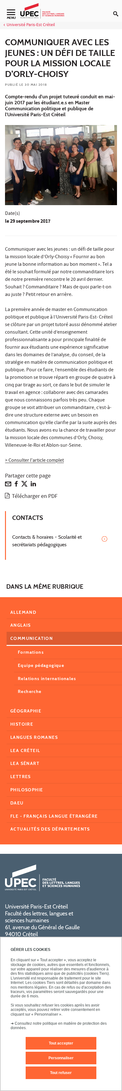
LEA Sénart (24, 763)
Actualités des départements (50, 829)
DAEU (17, 803)
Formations (31, 652)
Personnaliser (61, 1058)
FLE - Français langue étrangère (54, 816)
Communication (31, 638)
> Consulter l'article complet (34, 461)
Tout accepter (61, 1043)
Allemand (23, 612)
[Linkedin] (33, 485)
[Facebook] (16, 485)
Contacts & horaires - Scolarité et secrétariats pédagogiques (47, 541)
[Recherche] (117, 9)
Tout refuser (61, 1073)
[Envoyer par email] (8, 485)
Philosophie (26, 790)
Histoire (21, 724)
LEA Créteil (25, 750)
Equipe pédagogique (41, 665)
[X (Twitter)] (24, 485)
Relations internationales (47, 678)
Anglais (20, 625)
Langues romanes (34, 737)
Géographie (25, 711)
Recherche (30, 691)
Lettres (20, 776)
